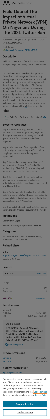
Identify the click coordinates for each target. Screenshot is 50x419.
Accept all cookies (25, 404)
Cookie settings (40, 391)
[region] (25, 396)
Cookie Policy (41, 395)
